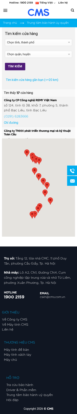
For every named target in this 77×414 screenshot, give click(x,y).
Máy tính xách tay (17, 354)
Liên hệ (63, 3)
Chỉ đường (11, 123)
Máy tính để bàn (16, 349)
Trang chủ (10, 22)
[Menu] (5, 10)
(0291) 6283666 (16, 116)
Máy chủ (10, 359)
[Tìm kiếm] (72, 10)
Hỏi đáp (12, 400)
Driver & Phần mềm (21, 390)
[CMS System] (38, 12)
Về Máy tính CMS (15, 324)
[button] (32, 215)
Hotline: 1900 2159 (21, 3)
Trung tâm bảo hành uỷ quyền (29, 395)
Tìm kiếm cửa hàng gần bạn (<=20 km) (32, 80)
